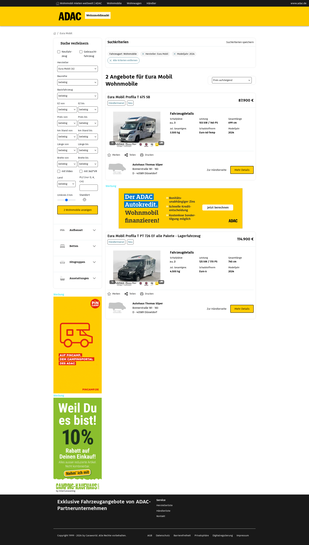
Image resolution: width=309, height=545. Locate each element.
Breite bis (83, 157)
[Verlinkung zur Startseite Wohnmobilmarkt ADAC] (67, 15)
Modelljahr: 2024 (185, 53)
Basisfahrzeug (65, 89)
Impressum (243, 535)
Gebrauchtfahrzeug (90, 54)
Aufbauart (76, 230)
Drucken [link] (149, 154)
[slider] (66, 200)
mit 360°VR (90, 171)
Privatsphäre (202, 535)
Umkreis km (65, 195)
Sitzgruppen (77, 262)
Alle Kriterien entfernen (125, 60)
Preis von (62, 117)
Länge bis (83, 144)
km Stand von (65, 130)
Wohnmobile (114, 3)
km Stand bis (85, 130)
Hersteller (63, 62)
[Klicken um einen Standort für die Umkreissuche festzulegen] (84, 201)
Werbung (111, 186)
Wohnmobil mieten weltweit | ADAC (80, 3)
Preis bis (82, 117)
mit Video (67, 171)
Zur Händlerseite (216, 170)
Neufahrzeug (67, 54)
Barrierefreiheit (182, 535)
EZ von (61, 103)
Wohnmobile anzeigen (78, 210)
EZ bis (81, 103)
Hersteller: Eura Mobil (156, 53)
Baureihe (62, 76)
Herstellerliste (164, 505)
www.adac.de (298, 3)
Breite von (63, 157)
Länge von (63, 144)
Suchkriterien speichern (240, 42)
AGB (149, 535)
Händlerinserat (116, 103)
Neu (130, 103)
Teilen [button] (132, 154)
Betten (74, 246)
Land (60, 177)
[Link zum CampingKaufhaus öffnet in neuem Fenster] (77, 446)
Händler (151, 3)
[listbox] (232, 80)
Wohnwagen (134, 3)
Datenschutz (163, 535)
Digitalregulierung (223, 535)
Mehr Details (241, 170)
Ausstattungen (79, 278)
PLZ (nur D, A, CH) (87, 179)
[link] (156, 97)
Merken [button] (116, 154)
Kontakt (160, 516)
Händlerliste (163, 510)
